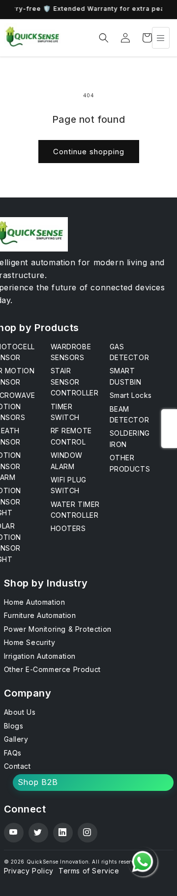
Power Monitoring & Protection (58, 629)
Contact (17, 766)
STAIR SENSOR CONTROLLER (75, 381)
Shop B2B (38, 782)
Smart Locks (131, 395)
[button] (104, 38)
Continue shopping (88, 151)
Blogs (14, 726)
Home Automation (34, 602)
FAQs (13, 753)
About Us (20, 712)
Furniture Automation (40, 615)
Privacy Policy (29, 871)
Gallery (16, 739)
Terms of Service (89, 871)
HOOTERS (68, 528)
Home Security (30, 642)
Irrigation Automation (40, 656)
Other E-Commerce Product (52, 669)
